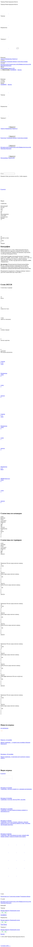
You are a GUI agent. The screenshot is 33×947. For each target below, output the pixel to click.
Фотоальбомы (4, 68)
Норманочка (8, 58)
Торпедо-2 (14, 58)
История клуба (5, 64)
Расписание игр (5, 896)
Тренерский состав (15, 910)
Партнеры (3, 65)
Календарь (3, 61)
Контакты (8, 65)
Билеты (20, 69)
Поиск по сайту (6, 69)
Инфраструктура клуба (25, 64)
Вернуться (12, 127)
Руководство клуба (14, 64)
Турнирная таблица (11, 61)
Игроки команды (5, 910)
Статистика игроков (22, 61)
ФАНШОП (13, 69)
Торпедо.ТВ (11, 68)
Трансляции (4, 924)
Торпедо (3, 58)
